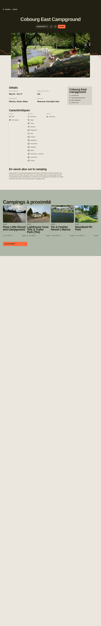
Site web (61, 26)
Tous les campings (9, 243)
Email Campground (76, 100)
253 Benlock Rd (41, 26)
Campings (7, 9)
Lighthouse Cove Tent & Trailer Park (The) (37, 229)
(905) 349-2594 (75, 102)
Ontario (15, 9)
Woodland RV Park (83, 228)
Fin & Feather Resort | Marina (60, 228)
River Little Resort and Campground (14, 228)
